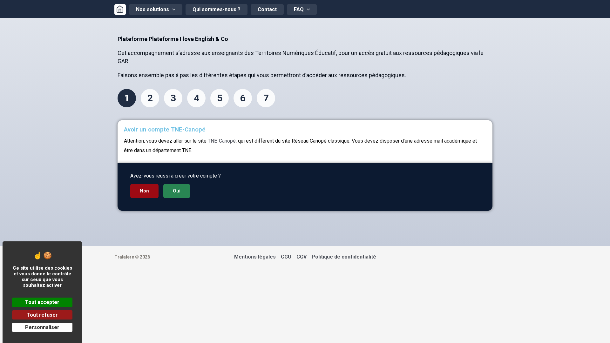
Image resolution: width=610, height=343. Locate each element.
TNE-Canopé (222, 141)
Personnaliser (42, 327)
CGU (286, 257)
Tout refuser (42, 315)
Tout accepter (42, 302)
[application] (172, 9)
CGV (301, 257)
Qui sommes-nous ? (217, 9)
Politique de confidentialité (344, 257)
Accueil (120, 9)
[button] (144, 191)
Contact (267, 9)
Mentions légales (255, 257)
